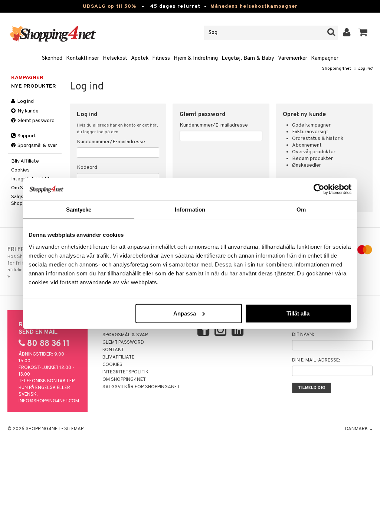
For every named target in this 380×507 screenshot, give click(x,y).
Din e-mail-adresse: (316, 360)
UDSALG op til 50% (109, 6)
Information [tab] (190, 209)
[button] (363, 33)
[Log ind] (347, 33)
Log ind (365, 69)
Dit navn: (303, 335)
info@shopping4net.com (49, 401)
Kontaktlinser (82, 58)
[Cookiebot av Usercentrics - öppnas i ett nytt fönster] (318, 189)
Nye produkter (33, 86)
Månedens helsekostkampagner (254, 6)
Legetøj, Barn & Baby (248, 58)
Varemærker (292, 58)
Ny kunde (27, 111)
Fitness (161, 58)
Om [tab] (301, 209)
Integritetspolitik (125, 372)
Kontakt (113, 350)
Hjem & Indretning (196, 58)
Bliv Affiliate (25, 161)
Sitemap (73, 429)
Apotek (139, 58)
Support (26, 136)
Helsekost (115, 58)
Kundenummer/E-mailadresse (111, 142)
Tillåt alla (297, 313)
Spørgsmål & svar (36, 146)
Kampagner (324, 58)
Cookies (20, 170)
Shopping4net (336, 69)
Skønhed (52, 58)
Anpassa (184, 313)
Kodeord (87, 167)
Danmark (357, 429)
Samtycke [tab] (79, 209)
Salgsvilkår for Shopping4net (141, 387)
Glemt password (35, 121)
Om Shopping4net (124, 380)
